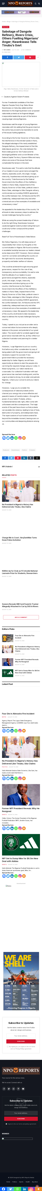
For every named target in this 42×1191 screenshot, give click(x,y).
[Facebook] (4, 438)
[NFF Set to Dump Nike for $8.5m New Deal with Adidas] (7, 673)
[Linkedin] (12, 438)
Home (4, 21)
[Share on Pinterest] (30, 57)
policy (27, 1124)
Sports (4, 814)
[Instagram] (20, 438)
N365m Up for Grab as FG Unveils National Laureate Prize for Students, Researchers (20, 572)
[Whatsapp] (16, 438)
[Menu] (3, 3)
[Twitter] (8, 438)
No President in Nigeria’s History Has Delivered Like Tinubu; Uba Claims (17, 506)
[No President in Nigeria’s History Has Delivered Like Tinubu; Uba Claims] (21, 491)
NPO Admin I (7, 49)
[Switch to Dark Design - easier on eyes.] (35, 4)
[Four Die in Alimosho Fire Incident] (7, 638)
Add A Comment (21, 617)
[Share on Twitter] (18, 57)
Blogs (8, 21)
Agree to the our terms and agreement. (22, 1124)
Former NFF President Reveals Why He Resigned (27, 661)
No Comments (27, 49)
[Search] (39, 3)
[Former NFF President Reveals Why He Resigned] (7, 662)
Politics (5, 27)
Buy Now (35, 1182)
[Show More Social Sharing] (38, 57)
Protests (32, 450)
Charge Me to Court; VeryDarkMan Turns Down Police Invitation (19, 539)
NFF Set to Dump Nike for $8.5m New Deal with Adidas (27, 672)
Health (28, 1182)
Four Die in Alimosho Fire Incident (24, 637)
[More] (24, 438)
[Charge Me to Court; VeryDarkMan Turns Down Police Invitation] (21, 524)
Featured (6, 450)
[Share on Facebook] (7, 57)
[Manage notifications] (37, 1186)
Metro (4, 717)
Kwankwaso (16, 450)
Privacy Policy (20, 1049)
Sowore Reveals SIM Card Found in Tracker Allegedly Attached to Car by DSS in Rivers (20, 605)
